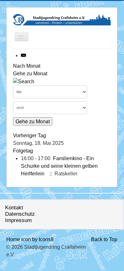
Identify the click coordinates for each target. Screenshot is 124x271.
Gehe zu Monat (30, 73)
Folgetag (23, 150)
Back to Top (104, 239)
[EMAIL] (24, 55)
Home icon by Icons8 (30, 239)
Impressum (18, 220)
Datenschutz (20, 214)
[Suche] (23, 81)
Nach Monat (26, 66)
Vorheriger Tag (29, 135)
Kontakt (14, 208)
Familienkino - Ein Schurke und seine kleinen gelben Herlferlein (59, 166)
